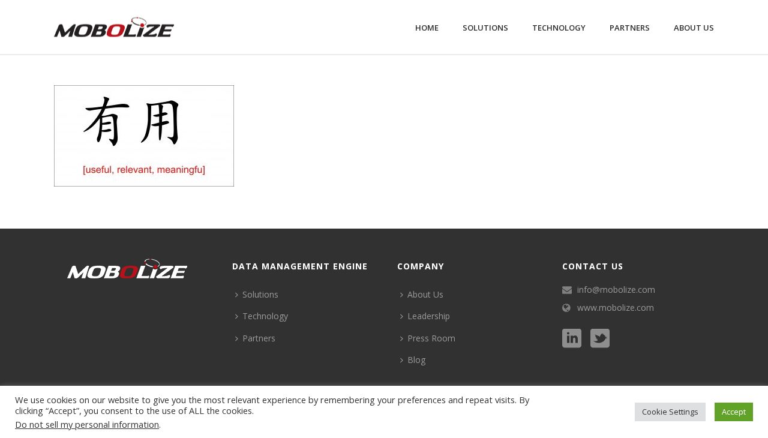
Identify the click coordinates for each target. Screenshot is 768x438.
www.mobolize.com (615, 307)
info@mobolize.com (616, 289)
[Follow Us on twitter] (600, 339)
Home (427, 27)
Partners (630, 27)
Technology (559, 27)
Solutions (485, 27)
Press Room (431, 338)
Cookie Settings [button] (670, 411)
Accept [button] (734, 411)
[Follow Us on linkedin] (571, 339)
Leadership (428, 316)
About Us (694, 27)
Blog (416, 359)
